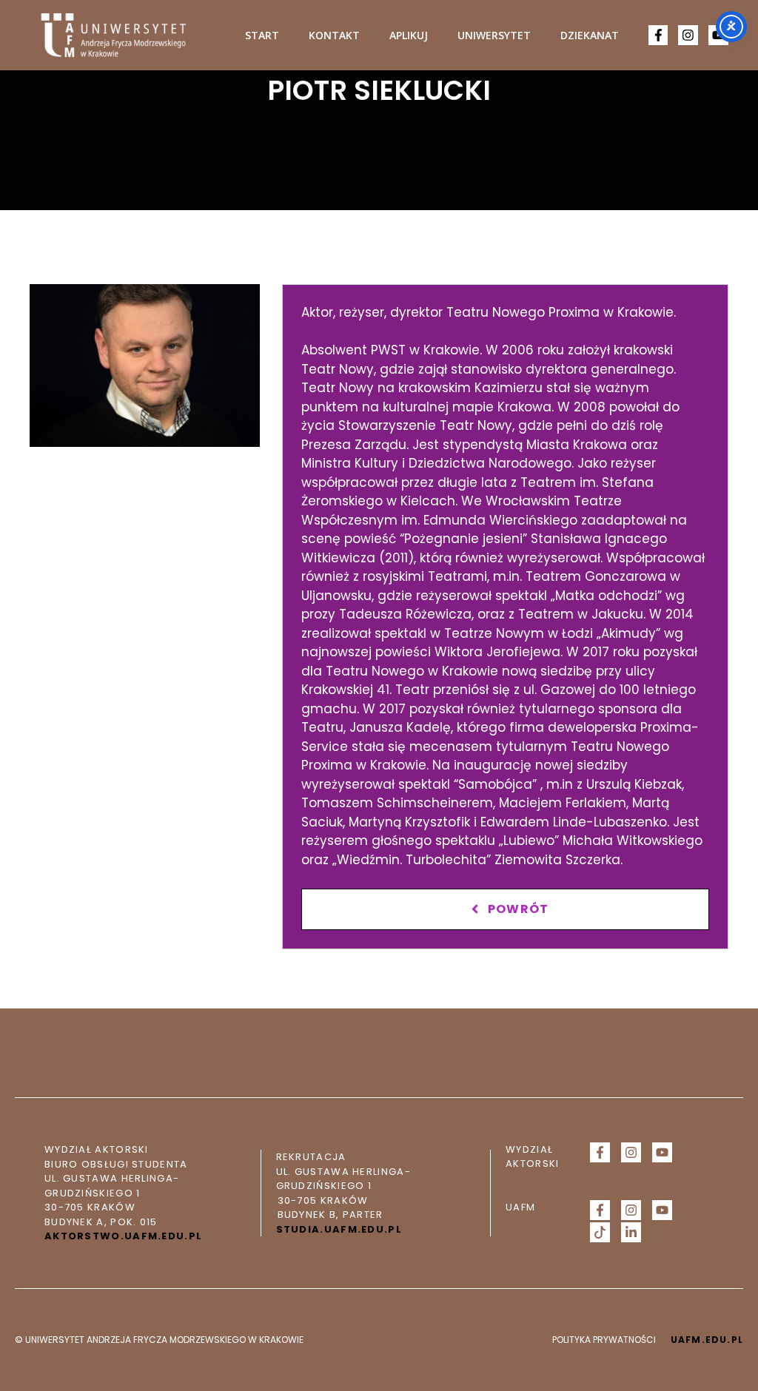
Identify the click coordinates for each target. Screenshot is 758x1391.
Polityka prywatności (604, 1339)
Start (262, 35)
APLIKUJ (408, 35)
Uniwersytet (494, 35)
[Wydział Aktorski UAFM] (113, 35)
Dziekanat (589, 35)
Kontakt (334, 35)
